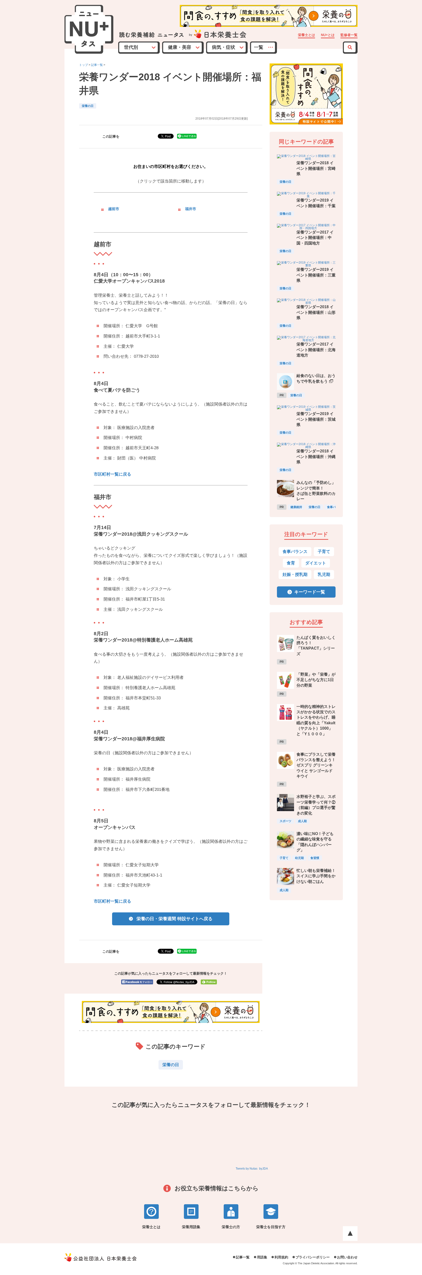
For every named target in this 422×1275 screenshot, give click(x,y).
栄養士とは (306, 35)
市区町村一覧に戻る (112, 474)
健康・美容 (179, 47)
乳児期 (324, 574)
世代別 (131, 47)
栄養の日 (88, 106)
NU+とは (328, 35)
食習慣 (314, 858)
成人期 (302, 821)
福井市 (190, 209)
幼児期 (299, 858)
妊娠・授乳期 (295, 574)
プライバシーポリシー (312, 1257)
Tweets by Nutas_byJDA (252, 1168)
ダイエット (315, 563)
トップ (83, 65)
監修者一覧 (349, 35)
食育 (291, 563)
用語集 (262, 1257)
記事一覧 (97, 65)
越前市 (113, 209)
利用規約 (281, 1257)
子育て (324, 551)
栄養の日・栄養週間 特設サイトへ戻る (174, 918)
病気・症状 (223, 47)
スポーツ (285, 821)
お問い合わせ (347, 1257)
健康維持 (296, 507)
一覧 (258, 47)
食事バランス (295, 551)
